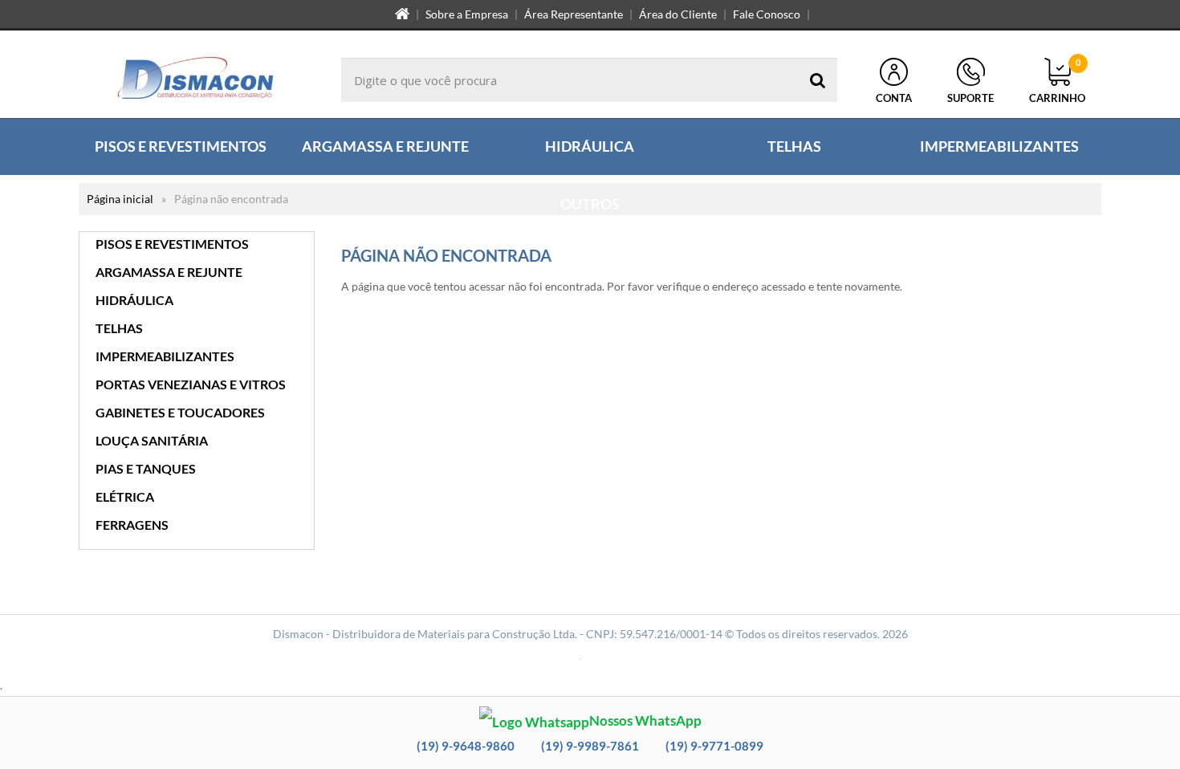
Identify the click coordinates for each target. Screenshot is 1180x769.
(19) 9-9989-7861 (590, 745)
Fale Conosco (766, 14)
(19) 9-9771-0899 (714, 745)
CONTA (894, 98)
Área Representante (573, 14)
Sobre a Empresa (466, 14)
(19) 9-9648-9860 (466, 745)
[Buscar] (818, 80)
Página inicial (120, 198)
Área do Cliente (678, 14)
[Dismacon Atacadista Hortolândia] (195, 80)
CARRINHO (1057, 81)
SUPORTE (970, 98)
